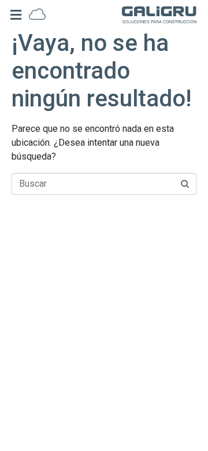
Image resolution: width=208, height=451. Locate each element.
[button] (16, 15)
